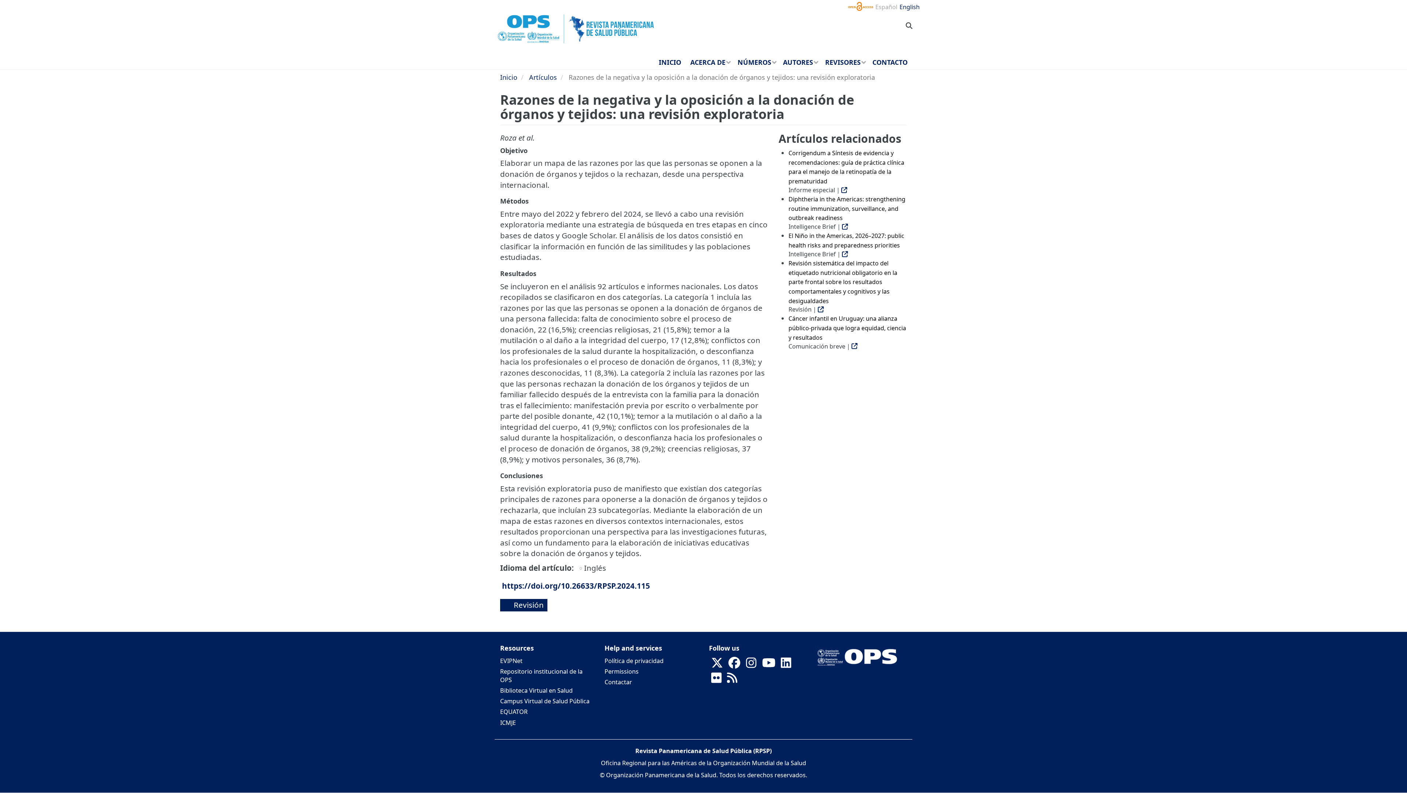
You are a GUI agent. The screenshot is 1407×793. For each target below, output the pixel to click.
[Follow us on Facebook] (734, 665)
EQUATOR (514, 712)
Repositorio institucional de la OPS (541, 675)
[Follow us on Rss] (732, 680)
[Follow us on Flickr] (716, 680)
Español (886, 7)
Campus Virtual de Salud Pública (545, 701)
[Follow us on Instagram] (751, 665)
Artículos (543, 77)
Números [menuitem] (754, 62)
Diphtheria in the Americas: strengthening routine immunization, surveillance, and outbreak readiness (847, 208)
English (910, 7)
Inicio (508, 77)
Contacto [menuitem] (890, 62)
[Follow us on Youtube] (768, 665)
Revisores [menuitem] (843, 62)
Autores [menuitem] (798, 62)
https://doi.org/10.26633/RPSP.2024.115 (576, 586)
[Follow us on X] (717, 665)
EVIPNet (511, 661)
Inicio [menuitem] (670, 62)
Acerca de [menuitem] (707, 62)
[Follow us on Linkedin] (786, 665)
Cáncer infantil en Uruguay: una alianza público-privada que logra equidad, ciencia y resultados (847, 327)
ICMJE (508, 723)
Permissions (622, 671)
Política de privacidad (634, 661)
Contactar (618, 682)
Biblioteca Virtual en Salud (536, 690)
